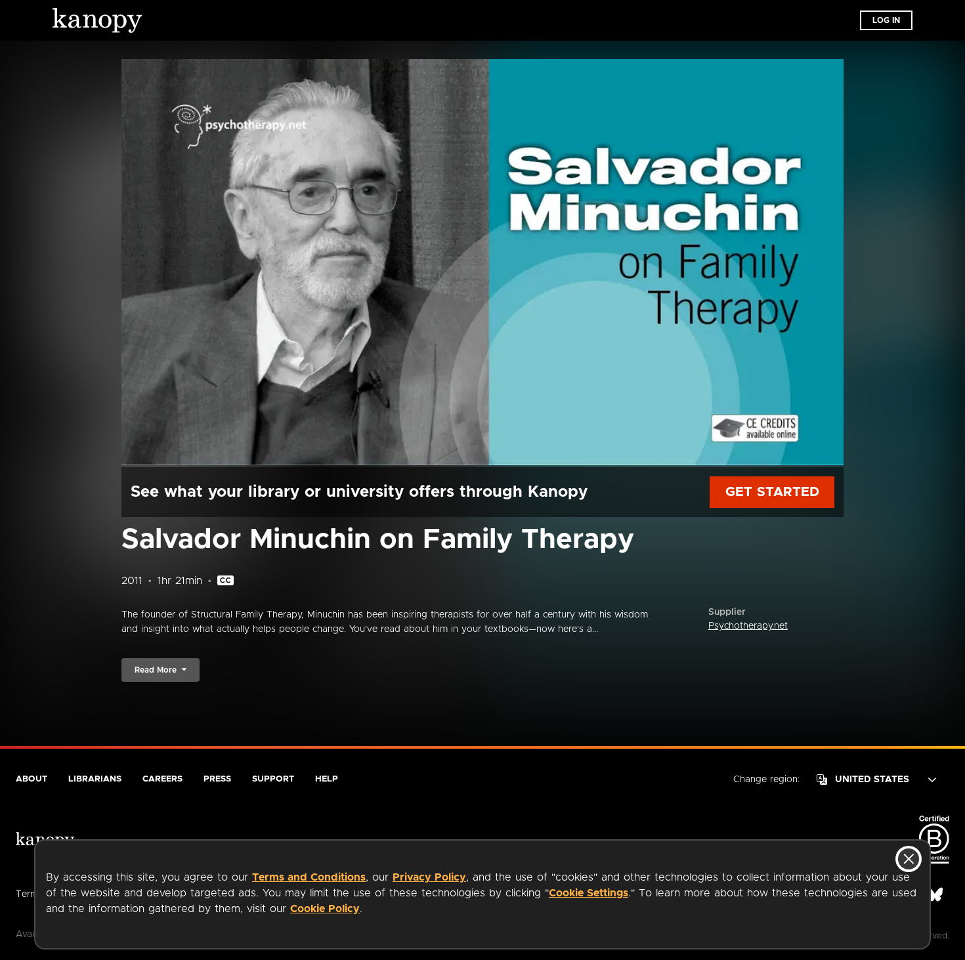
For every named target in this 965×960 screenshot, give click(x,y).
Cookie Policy (325, 909)
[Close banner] (908, 858)
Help (326, 779)
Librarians (94, 779)
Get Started (772, 492)
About (31, 779)
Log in (886, 20)
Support (273, 779)
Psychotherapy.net (748, 626)
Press (217, 779)
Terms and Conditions (309, 877)
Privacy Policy (429, 877)
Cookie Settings (588, 893)
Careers (162, 779)
